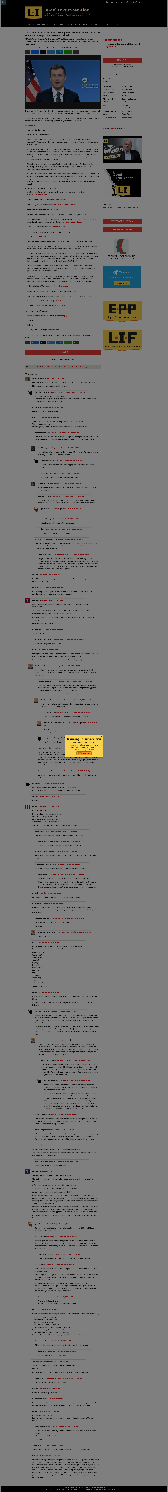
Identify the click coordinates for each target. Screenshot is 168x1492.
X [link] (101, 736)
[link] (84, 736)
